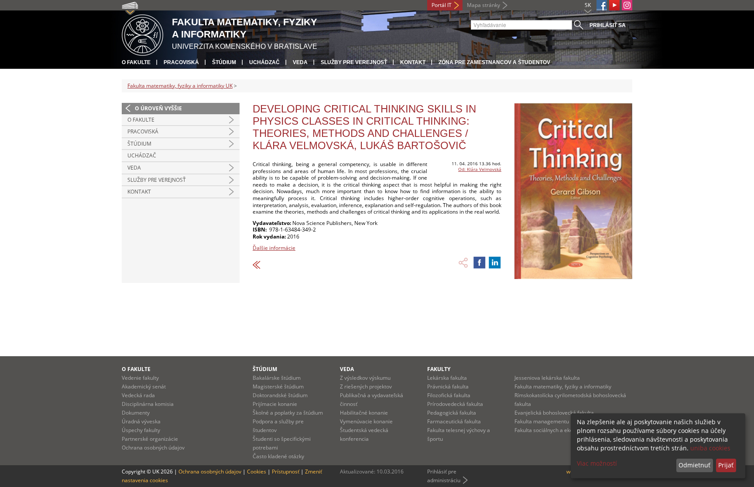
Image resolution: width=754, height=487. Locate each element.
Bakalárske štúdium (277, 377)
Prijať (725, 465)
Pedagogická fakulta (451, 412)
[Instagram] (627, 5)
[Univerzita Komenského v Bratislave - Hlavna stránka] (142, 33)
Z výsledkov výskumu (365, 377)
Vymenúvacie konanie (366, 421)
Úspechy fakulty (141, 430)
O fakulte (136, 62)
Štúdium (224, 62)
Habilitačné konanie (364, 412)
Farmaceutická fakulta (454, 421)
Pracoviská (181, 62)
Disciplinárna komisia (148, 404)
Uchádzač (264, 62)
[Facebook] (601, 5)
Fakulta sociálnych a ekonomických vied (562, 430)
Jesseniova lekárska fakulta (547, 377)
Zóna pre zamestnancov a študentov (494, 62)
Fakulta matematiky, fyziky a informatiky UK (180, 85)
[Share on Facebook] (479, 262)
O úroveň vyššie (158, 108)
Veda (300, 62)
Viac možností (597, 463)
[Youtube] (614, 5)
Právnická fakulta (448, 386)
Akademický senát (144, 386)
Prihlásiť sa (607, 25)
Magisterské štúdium (278, 386)
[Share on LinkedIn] (494, 262)
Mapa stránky (483, 5)
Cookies (256, 471)
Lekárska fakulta (447, 377)
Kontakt (412, 62)
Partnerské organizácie (150, 439)
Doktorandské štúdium (280, 395)
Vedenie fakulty (140, 377)
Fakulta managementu (541, 421)
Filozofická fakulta (448, 395)
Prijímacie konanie (275, 404)
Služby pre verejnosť (354, 62)
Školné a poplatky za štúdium (288, 412)
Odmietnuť (694, 465)
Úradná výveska (141, 421)
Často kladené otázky (278, 456)
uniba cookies (710, 448)
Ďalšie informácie (274, 248)
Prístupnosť (285, 471)
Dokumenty (136, 412)
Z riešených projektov (366, 386)
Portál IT (442, 5)
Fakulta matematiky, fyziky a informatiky (562, 386)
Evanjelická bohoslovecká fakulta (554, 412)
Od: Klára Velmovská (479, 169)
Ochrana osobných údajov (153, 447)
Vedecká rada (138, 395)
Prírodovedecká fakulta (455, 404)
